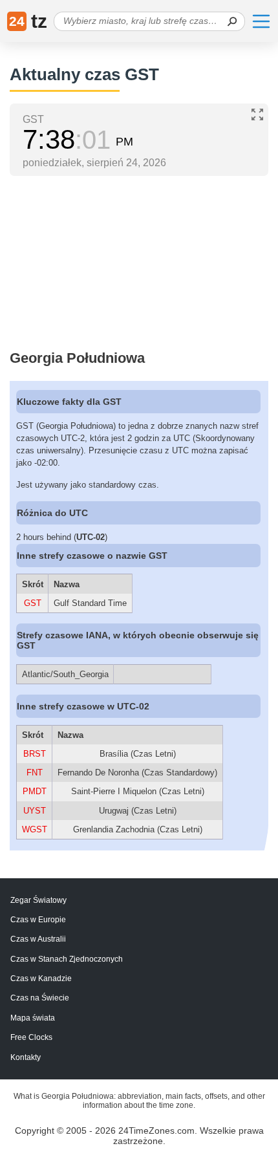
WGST (34, 829)
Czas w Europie (38, 919)
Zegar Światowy (38, 900)
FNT (35, 772)
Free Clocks (31, 1037)
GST (32, 603)
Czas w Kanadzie (41, 978)
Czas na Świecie (39, 997)
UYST (34, 811)
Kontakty (25, 1057)
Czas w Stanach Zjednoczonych (66, 959)
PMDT (35, 791)
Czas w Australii (38, 939)
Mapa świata (32, 1017)
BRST (34, 754)
